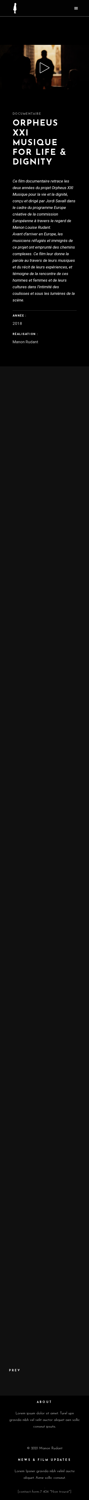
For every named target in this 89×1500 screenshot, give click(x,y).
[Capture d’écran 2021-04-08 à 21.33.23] (44, 1157)
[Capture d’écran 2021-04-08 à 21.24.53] (44, 560)
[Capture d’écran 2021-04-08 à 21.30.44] (44, 781)
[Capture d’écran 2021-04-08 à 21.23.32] (44, 394)
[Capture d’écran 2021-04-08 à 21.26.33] (44, 504)
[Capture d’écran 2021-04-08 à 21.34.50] (44, 1268)
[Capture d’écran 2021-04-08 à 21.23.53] (44, 615)
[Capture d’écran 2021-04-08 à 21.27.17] (44, 836)
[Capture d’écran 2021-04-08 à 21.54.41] (44, 1320)
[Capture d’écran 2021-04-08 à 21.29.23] (44, 891)
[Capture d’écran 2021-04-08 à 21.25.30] (44, 671)
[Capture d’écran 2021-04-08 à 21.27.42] (44, 449)
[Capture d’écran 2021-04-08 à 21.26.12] (44, 726)
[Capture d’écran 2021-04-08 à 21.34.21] (44, 1212)
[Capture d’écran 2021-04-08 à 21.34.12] (44, 1102)
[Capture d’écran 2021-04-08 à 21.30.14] (44, 1047)
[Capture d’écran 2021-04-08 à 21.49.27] (44, 997)
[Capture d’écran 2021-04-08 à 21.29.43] (44, 947)
